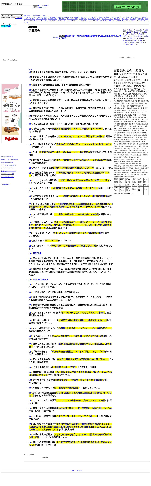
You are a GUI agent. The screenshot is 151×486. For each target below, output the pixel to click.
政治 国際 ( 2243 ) (117, 17)
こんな (125, 44)
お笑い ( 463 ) (104, 20)
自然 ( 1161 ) (84, 20)
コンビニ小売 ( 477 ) (63, 17)
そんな (140, 42)
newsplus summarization (7, 156)
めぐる (138, 38)
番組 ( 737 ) (133, 18)
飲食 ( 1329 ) (126, 17)
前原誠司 (93, 36)
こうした (139, 30)
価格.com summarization (7, 162)
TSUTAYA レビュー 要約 (7, 174)
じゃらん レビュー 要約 (7, 177)
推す (135, 40)
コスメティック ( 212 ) (73, 20)
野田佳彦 (109, 36)
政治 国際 (55, 37)
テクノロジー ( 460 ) (72, 18)
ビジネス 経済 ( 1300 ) (94, 18)
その (132, 42)
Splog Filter (5, 184)
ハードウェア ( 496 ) (29, 18)
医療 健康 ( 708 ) (52, 18)
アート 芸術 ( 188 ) (141, 20)
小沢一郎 (75, 36)
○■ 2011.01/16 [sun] (38, 279)
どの (130, 30)
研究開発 (79, 470)
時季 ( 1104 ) (62, 18)
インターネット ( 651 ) (30, 17)
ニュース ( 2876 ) (42, 17)
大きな (125, 42)
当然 (127, 34)
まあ (124, 30)
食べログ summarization (7, 168)
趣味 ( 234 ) (112, 20)
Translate (18, 18)
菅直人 (116, 36)
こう (133, 34)
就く (141, 40)
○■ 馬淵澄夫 (35, 253)
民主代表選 (84, 36)
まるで (128, 32)
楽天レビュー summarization (8, 171)
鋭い (146, 36)
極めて (125, 36)
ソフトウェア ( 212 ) (41, 18)
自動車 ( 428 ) (83, 18)
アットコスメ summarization (8, 165)
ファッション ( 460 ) (107, 18)
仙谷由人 (101, 36)
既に (140, 34)
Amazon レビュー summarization (9, 159)
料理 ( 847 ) (141, 18)
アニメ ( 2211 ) (52, 17)
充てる (132, 36)
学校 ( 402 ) (120, 20)
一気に (144, 32)
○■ (30, 72)
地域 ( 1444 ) (52, 20)
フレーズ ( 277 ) (61, 20)
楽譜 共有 (73, 470)
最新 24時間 (27, 15)
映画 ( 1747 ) (84, 17)
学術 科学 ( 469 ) (42, 20)
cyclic (44, 15)
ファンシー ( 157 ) (94, 20)
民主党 (68, 36)
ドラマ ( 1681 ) (143, 17)
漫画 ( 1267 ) (125, 18)
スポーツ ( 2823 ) (75, 17)
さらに (136, 32)
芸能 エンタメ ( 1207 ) (105, 17)
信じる (140, 36)
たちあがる (127, 40)
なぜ (146, 30)
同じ (132, 44)
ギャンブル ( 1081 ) (129, 20)
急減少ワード (36, 15)
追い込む (129, 38)
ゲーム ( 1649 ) (93, 17)
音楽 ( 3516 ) (134, 17)
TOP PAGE (6, 26)
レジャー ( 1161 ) (32, 20)
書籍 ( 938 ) (117, 18)
